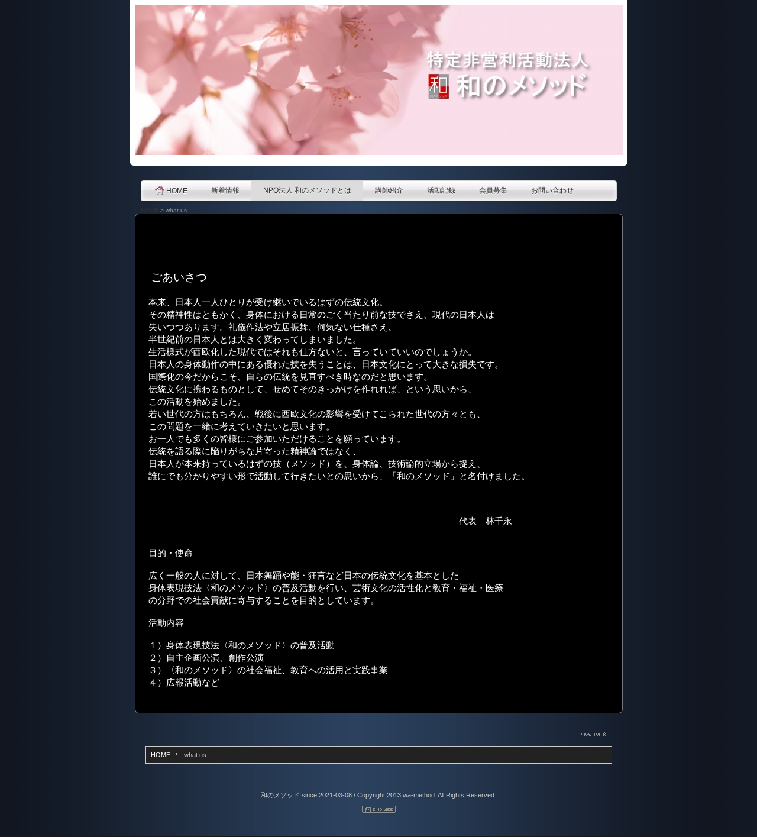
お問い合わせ (552, 190)
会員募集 (493, 190)
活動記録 (441, 190)
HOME (176, 191)
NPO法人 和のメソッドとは (307, 190)
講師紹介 (389, 190)
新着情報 (225, 190)
